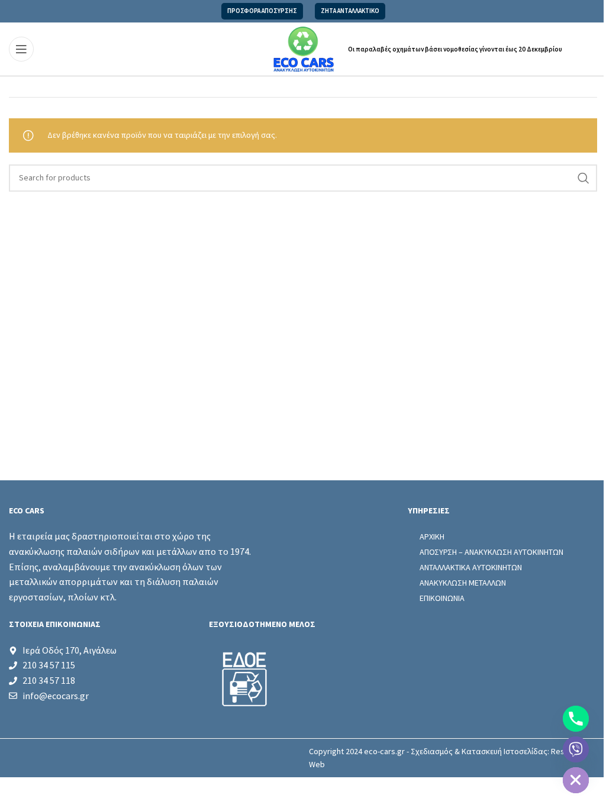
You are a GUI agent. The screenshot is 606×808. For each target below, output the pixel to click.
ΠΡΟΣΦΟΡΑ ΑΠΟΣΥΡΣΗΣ (262, 11)
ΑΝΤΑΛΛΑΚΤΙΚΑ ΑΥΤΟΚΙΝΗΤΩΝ (471, 567)
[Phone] (576, 719)
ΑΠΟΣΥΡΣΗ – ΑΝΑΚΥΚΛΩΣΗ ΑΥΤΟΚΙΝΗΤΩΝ (491, 552)
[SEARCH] (583, 178)
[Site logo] (303, 48)
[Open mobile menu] (21, 49)
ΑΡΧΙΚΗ (432, 536)
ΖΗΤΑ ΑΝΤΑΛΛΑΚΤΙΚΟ (350, 11)
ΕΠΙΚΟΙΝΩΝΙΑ (442, 598)
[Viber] (576, 749)
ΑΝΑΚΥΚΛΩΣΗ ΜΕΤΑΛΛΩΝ (463, 582)
